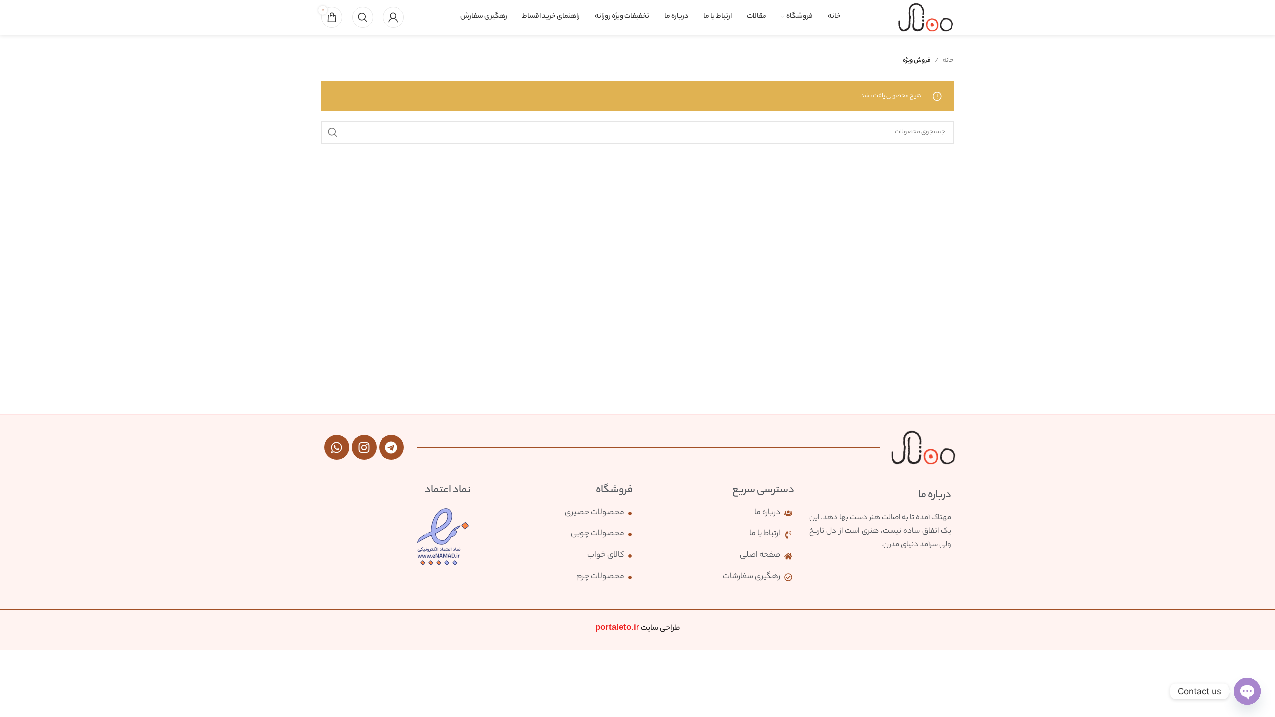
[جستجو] (362, 17)
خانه (948, 60)
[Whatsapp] (336, 447)
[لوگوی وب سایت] (925, 17)
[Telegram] (391, 447)
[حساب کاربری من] (393, 17)
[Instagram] (364, 447)
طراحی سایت (637, 628)
